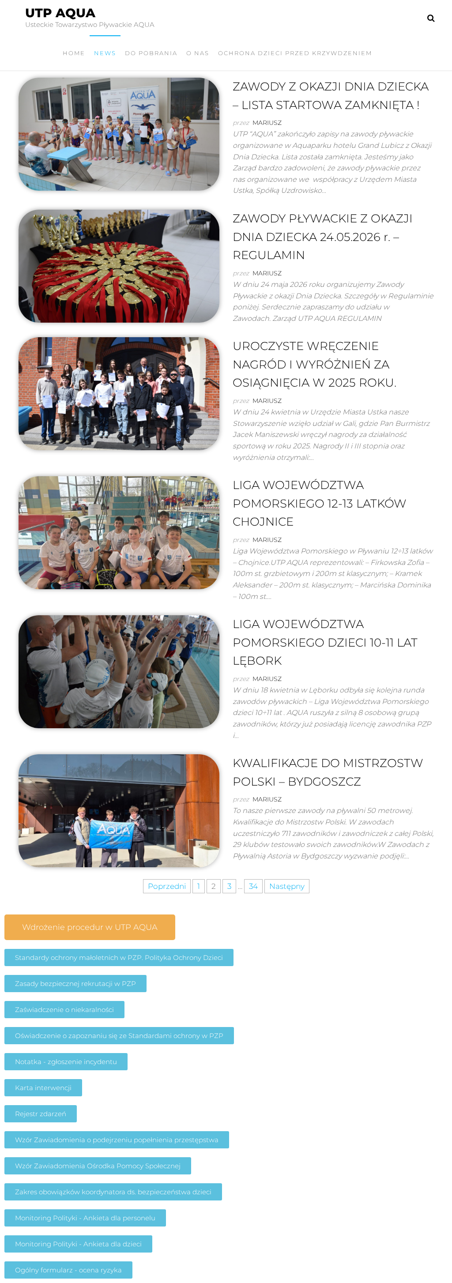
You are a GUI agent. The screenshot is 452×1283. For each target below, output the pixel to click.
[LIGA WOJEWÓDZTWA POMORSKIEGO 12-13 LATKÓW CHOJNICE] (119, 532)
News (105, 52)
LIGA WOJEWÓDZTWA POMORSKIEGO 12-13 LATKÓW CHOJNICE (320, 503)
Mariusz (267, 123)
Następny (287, 886)
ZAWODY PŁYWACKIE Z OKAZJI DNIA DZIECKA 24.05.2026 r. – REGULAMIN (323, 236)
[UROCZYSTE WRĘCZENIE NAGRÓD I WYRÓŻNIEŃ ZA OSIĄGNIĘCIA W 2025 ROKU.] (119, 393)
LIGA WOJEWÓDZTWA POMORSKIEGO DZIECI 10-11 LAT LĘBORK (325, 642)
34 (253, 886)
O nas (197, 52)
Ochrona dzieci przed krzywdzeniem (295, 52)
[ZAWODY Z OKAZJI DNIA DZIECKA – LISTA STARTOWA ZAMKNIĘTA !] (119, 133)
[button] (89, 927)
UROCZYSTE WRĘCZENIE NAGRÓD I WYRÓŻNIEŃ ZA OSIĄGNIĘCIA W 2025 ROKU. (314, 364)
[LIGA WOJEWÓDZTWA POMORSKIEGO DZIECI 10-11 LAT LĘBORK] (119, 671)
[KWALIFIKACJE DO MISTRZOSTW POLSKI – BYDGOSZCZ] (119, 809)
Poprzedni (167, 886)
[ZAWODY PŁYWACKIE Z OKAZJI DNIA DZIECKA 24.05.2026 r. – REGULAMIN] (119, 265)
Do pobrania (151, 52)
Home (74, 52)
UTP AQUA (60, 12)
